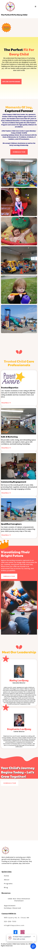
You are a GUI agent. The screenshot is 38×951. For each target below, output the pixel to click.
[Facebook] (15, 932)
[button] (35, 6)
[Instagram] (22, 932)
